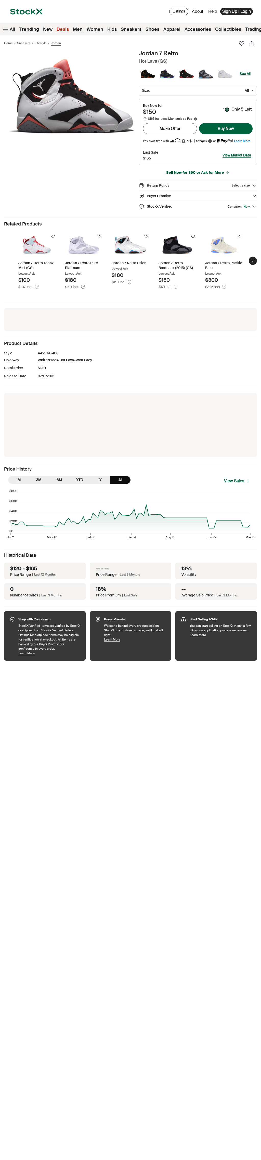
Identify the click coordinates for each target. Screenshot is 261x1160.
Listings (179, 11)
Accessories (198, 29)
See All (245, 73)
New (48, 29)
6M (59, 479)
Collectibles (228, 29)
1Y (100, 479)
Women (95, 29)
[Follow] (53, 236)
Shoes (152, 29)
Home (8, 43)
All (12, 29)
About (198, 13)
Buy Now (226, 128)
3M (38, 479)
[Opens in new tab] (183, 141)
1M (18, 479)
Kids (112, 29)
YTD (79, 479)
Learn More (242, 141)
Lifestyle (41, 43)
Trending (29, 29)
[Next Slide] (253, 261)
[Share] (252, 43)
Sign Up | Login (236, 11)
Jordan (56, 43)
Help (212, 11)
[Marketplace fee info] (195, 119)
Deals (63, 29)
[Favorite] (242, 43)
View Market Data (237, 155)
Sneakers (131, 29)
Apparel (171, 29)
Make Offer (170, 128)
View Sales (234, 481)
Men (78, 29)
